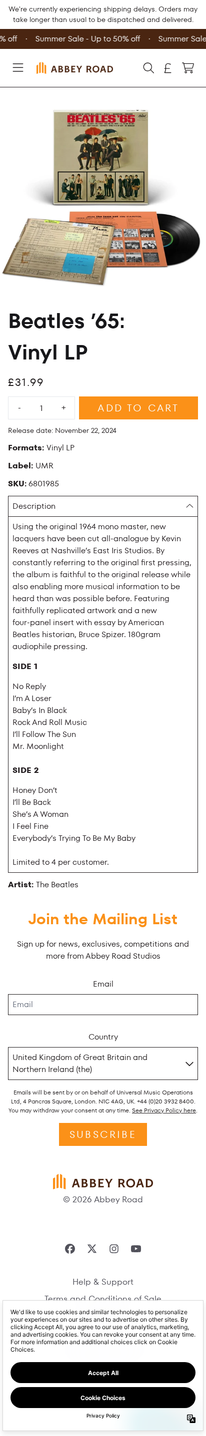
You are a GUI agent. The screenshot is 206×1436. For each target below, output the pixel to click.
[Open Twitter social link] (92, 1249)
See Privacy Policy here (164, 1110)
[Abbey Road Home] (75, 68)
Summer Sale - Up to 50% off (86, 38)
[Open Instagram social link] (114, 1249)
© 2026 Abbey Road (103, 1199)
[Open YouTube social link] (136, 1249)
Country (103, 1037)
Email (103, 984)
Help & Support (103, 1282)
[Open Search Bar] (148, 68)
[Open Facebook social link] (70, 1249)
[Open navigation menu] (18, 68)
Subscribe (103, 1134)
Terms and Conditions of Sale (103, 1299)
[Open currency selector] (168, 68)
